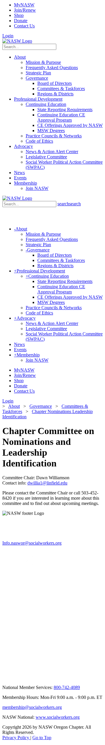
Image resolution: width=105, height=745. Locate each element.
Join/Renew (25, 10)
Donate (20, 20)
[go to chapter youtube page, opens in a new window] (26, 569)
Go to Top (41, 737)
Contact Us (24, 25)
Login (7, 35)
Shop (19, 15)
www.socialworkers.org (58, 717)
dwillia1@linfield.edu (47, 482)
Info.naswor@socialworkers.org (32, 543)
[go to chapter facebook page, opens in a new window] (13, 569)
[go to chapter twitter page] (6, 569)
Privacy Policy (16, 737)
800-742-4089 (67, 687)
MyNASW (24, 4)
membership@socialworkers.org (32, 707)
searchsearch (69, 203)
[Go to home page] (17, 41)
